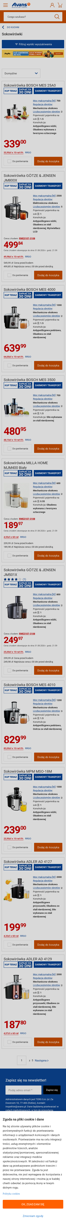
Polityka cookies (11, 1193)
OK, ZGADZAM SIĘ (32, 1204)
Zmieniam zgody (33, 1216)
